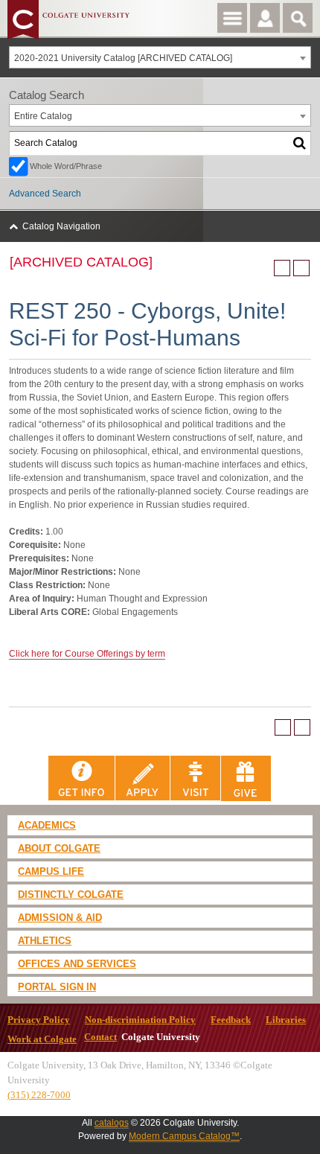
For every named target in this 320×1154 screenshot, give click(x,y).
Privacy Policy (38, 1020)
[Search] (300, 143)
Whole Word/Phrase (66, 166)
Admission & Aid (60, 917)
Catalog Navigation (61, 226)
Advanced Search (45, 193)
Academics (47, 825)
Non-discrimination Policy (140, 1020)
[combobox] (160, 57)
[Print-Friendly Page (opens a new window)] (282, 268)
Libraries (286, 1020)
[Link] (81, 778)
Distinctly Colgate (71, 894)
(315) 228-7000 (39, 1094)
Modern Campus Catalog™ (184, 1136)
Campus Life (51, 871)
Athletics (44, 940)
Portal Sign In (57, 986)
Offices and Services (77, 963)
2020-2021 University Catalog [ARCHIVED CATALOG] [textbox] (123, 58)
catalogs (112, 1123)
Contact (100, 1037)
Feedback (231, 1020)
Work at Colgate (42, 1039)
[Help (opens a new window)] (301, 268)
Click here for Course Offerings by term (87, 653)
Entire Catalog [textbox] (43, 116)
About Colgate (59, 848)
